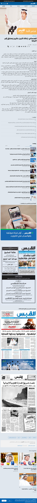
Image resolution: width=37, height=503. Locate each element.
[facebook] (29, 46)
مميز (19, 437)
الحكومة (34, 437)
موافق (4, 500)
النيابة (30, 437)
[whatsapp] (23, 46)
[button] (17, 46)
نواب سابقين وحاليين (12, 437)
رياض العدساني (24, 437)
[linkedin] (25, 46)
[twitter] (27, 46)
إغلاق (9, 500)
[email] (21, 46)
